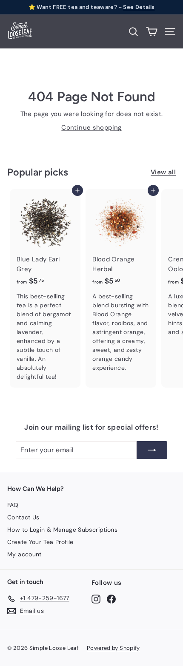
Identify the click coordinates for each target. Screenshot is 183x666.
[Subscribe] (152, 450)
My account (24, 554)
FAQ (12, 505)
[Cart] (152, 31)
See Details (138, 7)
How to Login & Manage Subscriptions (62, 529)
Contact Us (23, 517)
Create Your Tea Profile (40, 542)
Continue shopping (91, 127)
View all (163, 172)
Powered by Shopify (113, 648)
